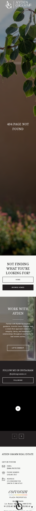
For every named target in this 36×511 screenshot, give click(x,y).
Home (18, 279)
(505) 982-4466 (26, 506)
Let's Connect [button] (18, 348)
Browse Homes (18, 287)
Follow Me (18, 380)
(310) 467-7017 (12, 474)
